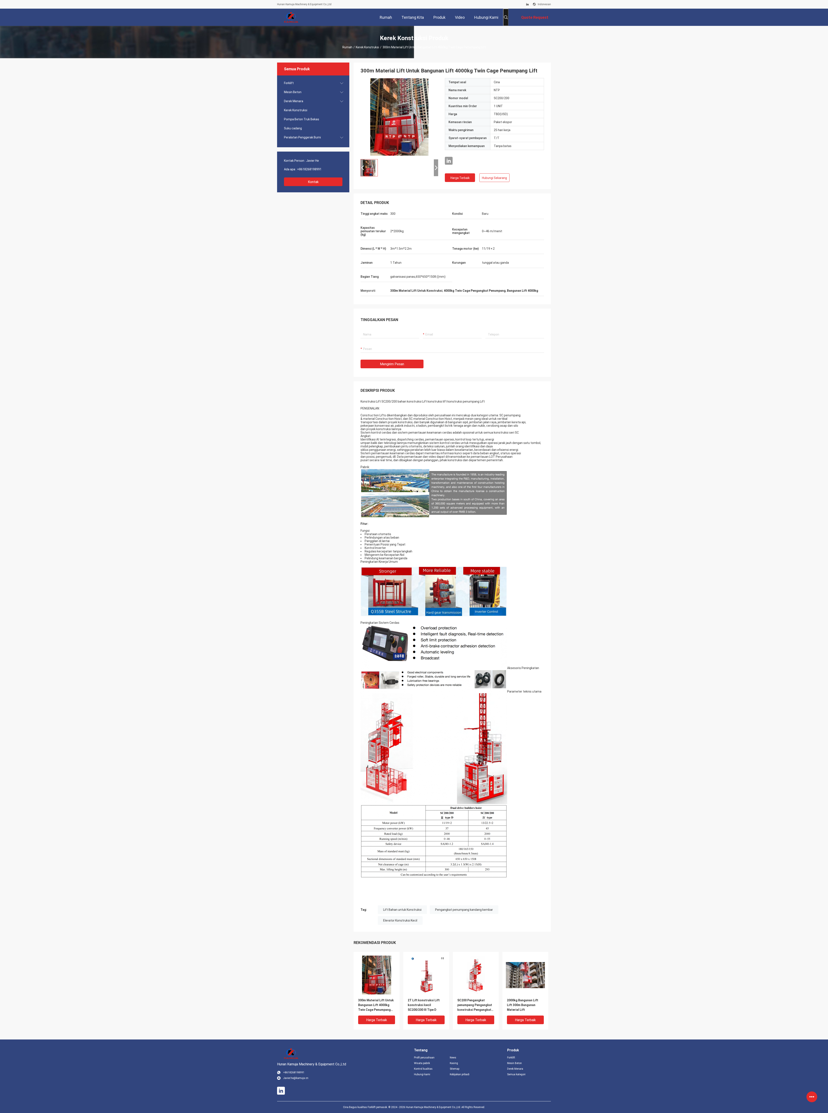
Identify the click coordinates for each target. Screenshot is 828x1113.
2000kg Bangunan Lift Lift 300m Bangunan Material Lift (522, 1005)
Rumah (347, 47)
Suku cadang (293, 128)
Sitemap (454, 1068)
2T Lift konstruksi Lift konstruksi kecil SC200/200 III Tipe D (424, 1005)
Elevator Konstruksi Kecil (400, 920)
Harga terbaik (460, 178)
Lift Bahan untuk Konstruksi (402, 909)
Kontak (313, 182)
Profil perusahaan (424, 1057)
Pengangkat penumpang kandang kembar (464, 909)
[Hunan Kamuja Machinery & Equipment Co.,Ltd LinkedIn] (527, 4)
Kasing (454, 1063)
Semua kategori (516, 1074)
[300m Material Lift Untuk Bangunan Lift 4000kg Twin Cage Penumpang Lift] (399, 117)
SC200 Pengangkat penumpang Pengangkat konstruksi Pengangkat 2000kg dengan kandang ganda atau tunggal (474, 1005)
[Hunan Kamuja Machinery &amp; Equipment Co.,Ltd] (291, 17)
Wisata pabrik (422, 1063)
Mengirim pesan (392, 364)
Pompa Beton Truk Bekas (301, 119)
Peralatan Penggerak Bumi (302, 137)
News (453, 1057)
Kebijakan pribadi (459, 1074)
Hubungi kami (422, 1074)
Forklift (289, 83)
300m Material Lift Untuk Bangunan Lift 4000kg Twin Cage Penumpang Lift (376, 1005)
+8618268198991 (309, 169)
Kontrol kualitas (423, 1068)
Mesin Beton (292, 92)
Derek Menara (293, 101)
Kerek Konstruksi (367, 47)
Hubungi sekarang (494, 178)
